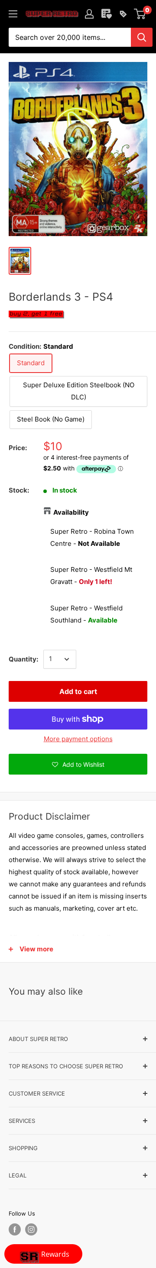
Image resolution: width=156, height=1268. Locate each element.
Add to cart (78, 691)
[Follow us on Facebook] (15, 1229)
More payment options (78, 739)
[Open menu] (13, 13)
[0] (140, 14)
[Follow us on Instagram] (31, 1229)
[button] (78, 764)
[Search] (142, 37)
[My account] (89, 14)
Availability (71, 512)
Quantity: (23, 659)
